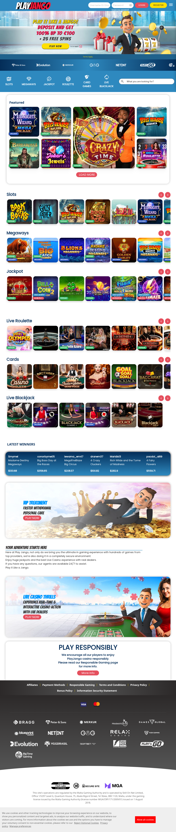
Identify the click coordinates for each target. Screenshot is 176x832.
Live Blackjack (106, 84)
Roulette (68, 84)
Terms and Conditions (112, 685)
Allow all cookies (145, 819)
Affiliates (32, 685)
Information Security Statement (97, 690)
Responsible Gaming (82, 685)
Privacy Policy (138, 685)
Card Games (87, 84)
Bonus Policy (64, 690)
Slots (9, 84)
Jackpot (49, 84)
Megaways (29, 84)
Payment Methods (53, 685)
